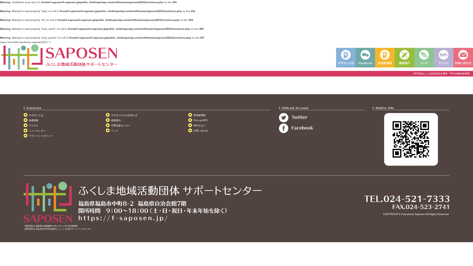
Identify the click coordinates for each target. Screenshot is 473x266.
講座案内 (116, 120)
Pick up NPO (200, 120)
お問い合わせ (200, 130)
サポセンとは (36, 115)
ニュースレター (37, 130)
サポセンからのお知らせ (124, 115)
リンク (114, 130)
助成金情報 (199, 115)
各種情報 (33, 120)
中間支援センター (120, 125)
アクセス (33, 125)
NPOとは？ (199, 125)
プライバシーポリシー (41, 135)
